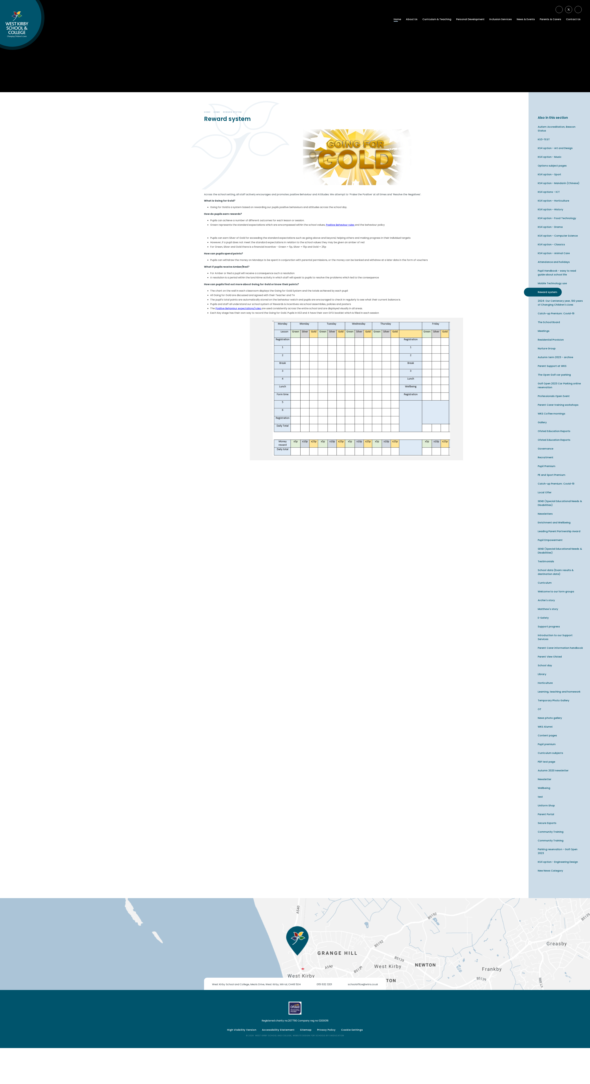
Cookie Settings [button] (352, 1030)
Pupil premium (547, 744)
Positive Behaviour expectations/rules (238, 308)
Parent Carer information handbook (560, 648)
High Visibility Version (241, 1030)
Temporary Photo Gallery (553, 700)
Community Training (550, 832)
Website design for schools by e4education (318, 1035)
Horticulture (545, 683)
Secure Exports (547, 823)
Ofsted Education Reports (554, 431)
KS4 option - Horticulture (553, 200)
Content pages (547, 735)
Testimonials (546, 561)
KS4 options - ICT (549, 192)
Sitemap (306, 1030)
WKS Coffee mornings (551, 413)
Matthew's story (548, 609)
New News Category (550, 870)
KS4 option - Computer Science (558, 236)
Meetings (543, 331)
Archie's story (546, 600)
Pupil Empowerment (550, 540)
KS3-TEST (544, 139)
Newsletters (545, 514)
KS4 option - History (550, 209)
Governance (545, 448)
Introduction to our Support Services (555, 637)
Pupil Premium (546, 466)
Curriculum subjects (550, 753)
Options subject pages (552, 165)
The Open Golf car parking (554, 375)
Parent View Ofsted (550, 656)
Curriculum (545, 583)
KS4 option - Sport (549, 174)
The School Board (549, 322)
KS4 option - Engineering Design (558, 862)
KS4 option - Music (549, 157)
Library (542, 674)
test (540, 797)
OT (539, 709)
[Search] (578, 9)
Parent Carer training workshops (558, 405)
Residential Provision (551, 340)
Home (207, 112)
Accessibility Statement (278, 1030)
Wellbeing (544, 788)
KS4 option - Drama (550, 227)
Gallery (542, 422)
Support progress (549, 626)
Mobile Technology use (552, 283)
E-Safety (543, 618)
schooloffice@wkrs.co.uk (363, 984)
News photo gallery (550, 718)
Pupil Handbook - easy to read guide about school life (557, 272)
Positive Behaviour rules (340, 225)
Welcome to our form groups (556, 591)
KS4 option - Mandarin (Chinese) (558, 183)
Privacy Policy (326, 1030)
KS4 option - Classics (551, 244)
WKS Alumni (545, 727)
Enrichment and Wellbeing (554, 522)
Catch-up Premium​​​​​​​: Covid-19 (556, 313)
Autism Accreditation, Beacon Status (556, 128)
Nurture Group (547, 348)
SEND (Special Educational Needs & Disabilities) (560, 503)
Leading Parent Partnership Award (559, 531)
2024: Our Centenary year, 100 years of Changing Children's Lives (560, 302)
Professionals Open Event (554, 396)
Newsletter (544, 779)
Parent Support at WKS (552, 366)
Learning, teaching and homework (559, 691)
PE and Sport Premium (551, 475)
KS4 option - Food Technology (557, 218)
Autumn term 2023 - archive (555, 357)
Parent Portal (546, 814)
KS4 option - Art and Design (555, 148)
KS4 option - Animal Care (554, 253)
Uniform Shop (546, 805)
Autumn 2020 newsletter (553, 770)
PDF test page (546, 762)
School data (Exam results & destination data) (556, 572)
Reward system (232, 112)
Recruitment (545, 457)
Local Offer (544, 492)
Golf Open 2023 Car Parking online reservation (559, 385)
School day (545, 665)
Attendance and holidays (554, 262)
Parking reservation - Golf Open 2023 (558, 851)
